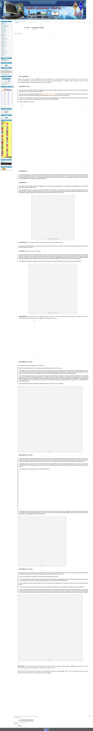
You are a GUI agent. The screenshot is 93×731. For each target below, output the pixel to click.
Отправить (19, 725)
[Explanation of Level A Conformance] (3, 169)
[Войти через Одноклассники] (11, 72)
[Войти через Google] (9, 72)
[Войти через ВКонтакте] (2, 72)
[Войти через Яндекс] (6, 72)
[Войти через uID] (21, 720)
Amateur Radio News (4, 59)
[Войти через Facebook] (4, 72)
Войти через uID (6, 69)
